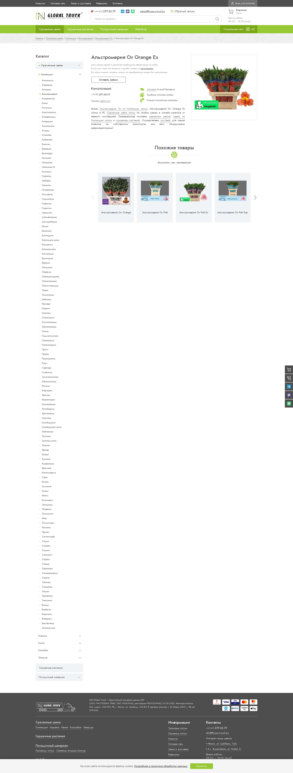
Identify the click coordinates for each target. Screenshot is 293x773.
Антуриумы (47, 121)
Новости (40, 3)
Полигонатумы (49, 344)
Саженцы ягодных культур (71, 750)
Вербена (46, 609)
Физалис (46, 527)
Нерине (46, 308)
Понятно (201, 766)
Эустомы (46, 436)
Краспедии (47, 258)
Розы (44, 363)
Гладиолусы (48, 199)
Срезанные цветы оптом (121, 113)
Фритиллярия (48, 399)
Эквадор (42, 657)
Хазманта (46, 486)
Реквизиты (101, 3)
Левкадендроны (50, 276)
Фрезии (46, 395)
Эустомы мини (49, 440)
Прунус (45, 532)
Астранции (47, 139)
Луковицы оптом (45, 750)
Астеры (45, 130)
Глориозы (46, 203)
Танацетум (47, 586)
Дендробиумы (49, 221)
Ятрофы (45, 449)
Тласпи (45, 591)
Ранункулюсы (48, 358)
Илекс (45, 495)
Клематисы (47, 244)
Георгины (46, 176)
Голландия (47, 74)
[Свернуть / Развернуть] (79, 65)
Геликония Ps (48, 167)
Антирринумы (48, 116)
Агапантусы (47, 80)
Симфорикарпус (50, 573)
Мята (44, 518)
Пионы (45, 331)
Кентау (45, 481)
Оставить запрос (108, 80)
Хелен (45, 491)
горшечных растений (128, 120)
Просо (45, 349)
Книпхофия (47, 500)
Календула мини (50, 240)
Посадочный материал (114, 29)
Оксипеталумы (49, 322)
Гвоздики (46, 157)
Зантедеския (48, 627)
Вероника (47, 614)
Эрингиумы (47, 431)
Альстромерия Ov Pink (155, 212)
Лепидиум (47, 504)
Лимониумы (48, 294)
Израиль (42, 635)
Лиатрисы (46, 509)
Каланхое (47, 230)
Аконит (45, 454)
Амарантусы (48, 463)
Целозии (46, 418)
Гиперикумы (48, 189)
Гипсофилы (47, 194)
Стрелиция (47, 568)
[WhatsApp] (132, 11)
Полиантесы (48, 340)
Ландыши (47, 267)
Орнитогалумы (49, 326)
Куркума (46, 262)
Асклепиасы (48, 126)
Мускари (46, 303)
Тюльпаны (47, 600)
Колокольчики (49, 249)
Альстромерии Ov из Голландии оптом (123, 109)
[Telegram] (122, 11)
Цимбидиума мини (51, 427)
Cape (44, 477)
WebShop (141, 29)
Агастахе (46, 459)
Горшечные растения (80, 29)
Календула (47, 235)
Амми (45, 103)
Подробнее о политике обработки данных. (161, 766)
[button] (253, 197)
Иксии (45, 226)
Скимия (46, 550)
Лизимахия (47, 513)
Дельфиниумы (49, 217)
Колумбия (43, 650)
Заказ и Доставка (81, 3)
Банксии (46, 144)
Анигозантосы (49, 112)
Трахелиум (47, 595)
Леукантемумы (49, 281)
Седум (45, 541)
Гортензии (47, 212)
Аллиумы (46, 89)
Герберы (46, 180)
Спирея (46, 559)
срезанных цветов (160, 116)
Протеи (45, 354)
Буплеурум (47, 153)
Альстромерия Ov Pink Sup (232, 212)
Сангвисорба (48, 536)
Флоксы (46, 386)
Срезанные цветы (50, 29)
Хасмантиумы (48, 404)
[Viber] (127, 11)
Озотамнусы (48, 317)
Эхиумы (46, 445)
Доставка (151, 89)
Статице (46, 563)
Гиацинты (46, 185)
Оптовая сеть (58, 3)
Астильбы (46, 135)
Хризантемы (48, 413)
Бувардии (46, 148)
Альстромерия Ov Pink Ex (193, 212)
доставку (165, 120)
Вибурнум (47, 618)
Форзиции (47, 390)
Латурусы (46, 272)
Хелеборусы (48, 408)
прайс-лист (105, 100)
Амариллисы (48, 98)
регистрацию (147, 68)
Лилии (45, 290)
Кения (41, 643)
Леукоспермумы (50, 285)
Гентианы (46, 171)
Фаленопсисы (49, 381)
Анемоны (47, 107)
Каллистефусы (49, 472)
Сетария (46, 545)
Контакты (118, 3)
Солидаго (47, 554)
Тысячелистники (50, 377)
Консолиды (48, 253)
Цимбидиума (48, 422)
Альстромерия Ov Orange (116, 212)
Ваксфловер (48, 623)
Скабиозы (47, 372)
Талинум (46, 582)
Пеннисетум (48, 522)
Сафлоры (46, 367)
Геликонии (47, 162)
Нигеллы (46, 313)
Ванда (45, 605)
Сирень (46, 577)
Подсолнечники (50, 335)
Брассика (46, 468)
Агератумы (47, 85)
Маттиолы (46, 299)
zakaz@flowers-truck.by (152, 11)
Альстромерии (49, 94)
